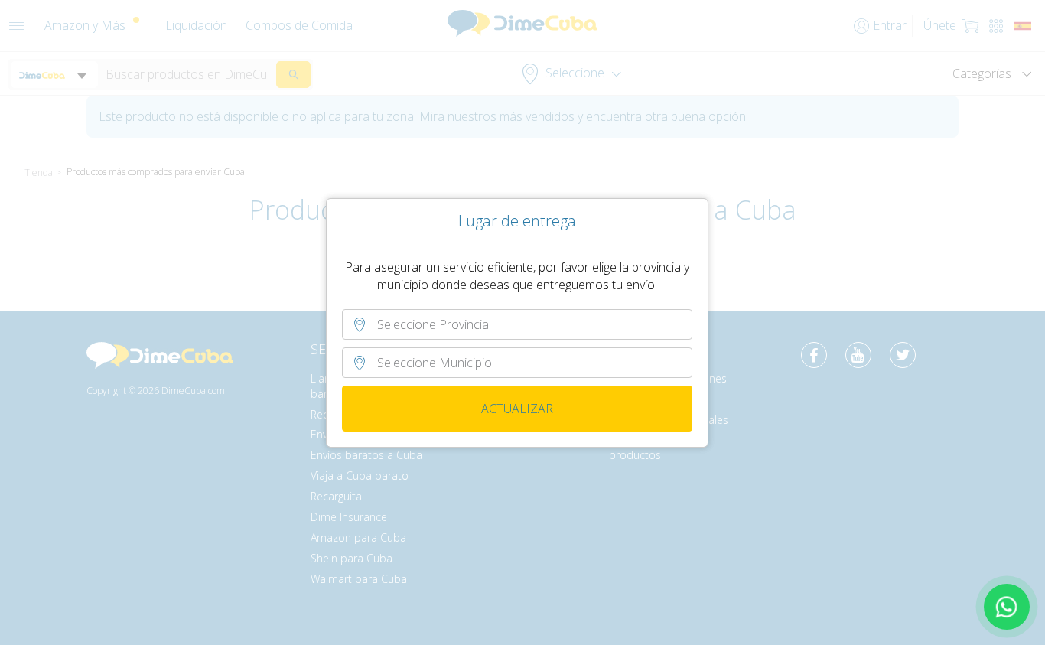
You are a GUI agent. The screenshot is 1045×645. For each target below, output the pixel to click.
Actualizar (517, 408)
